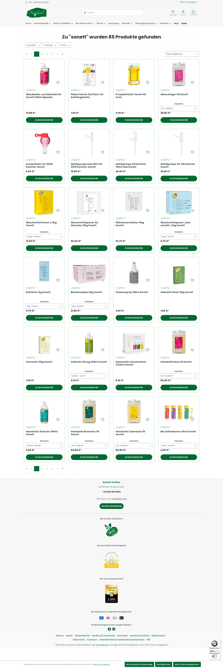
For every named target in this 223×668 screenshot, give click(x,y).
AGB (148, 639)
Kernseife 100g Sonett (39, 361)
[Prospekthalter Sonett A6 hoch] (134, 74)
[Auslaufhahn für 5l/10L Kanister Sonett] (44, 144)
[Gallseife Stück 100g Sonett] (179, 272)
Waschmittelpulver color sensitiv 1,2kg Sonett (176, 224)
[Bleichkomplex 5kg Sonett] (89, 272)
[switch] (214, 656)
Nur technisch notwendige (139, 664)
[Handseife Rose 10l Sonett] (179, 342)
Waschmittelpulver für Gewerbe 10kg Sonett (84, 224)
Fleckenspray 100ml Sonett (132, 292)
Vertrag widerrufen (111, 506)
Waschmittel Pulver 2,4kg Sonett (41, 224)
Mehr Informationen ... (101, 664)
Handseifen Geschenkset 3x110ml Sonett (131, 363)
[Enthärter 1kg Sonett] (44, 272)
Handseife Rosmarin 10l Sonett (85, 433)
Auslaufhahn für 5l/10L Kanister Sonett (39, 165)
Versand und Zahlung (139, 635)
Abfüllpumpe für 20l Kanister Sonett (178, 165)
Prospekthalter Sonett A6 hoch (131, 96)
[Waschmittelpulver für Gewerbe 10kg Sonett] (89, 202)
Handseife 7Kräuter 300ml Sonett (42, 433)
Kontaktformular (119, 498)
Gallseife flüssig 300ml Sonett (89, 361)
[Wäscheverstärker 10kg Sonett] (134, 202)
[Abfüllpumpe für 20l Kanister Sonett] (179, 144)
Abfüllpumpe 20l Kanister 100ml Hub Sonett (131, 165)
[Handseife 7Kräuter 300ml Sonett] (44, 411)
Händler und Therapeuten (103, 635)
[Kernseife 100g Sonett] (44, 342)
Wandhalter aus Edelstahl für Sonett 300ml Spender (44, 96)
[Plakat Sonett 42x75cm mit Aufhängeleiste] (89, 74)
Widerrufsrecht (158, 635)
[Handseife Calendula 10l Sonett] (134, 411)
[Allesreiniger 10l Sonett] (179, 74)
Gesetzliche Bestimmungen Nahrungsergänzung (121, 639)
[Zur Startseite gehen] (38, 12)
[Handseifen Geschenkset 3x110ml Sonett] (134, 342)
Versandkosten (102, 645)
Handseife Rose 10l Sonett (176, 361)
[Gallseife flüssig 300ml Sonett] (89, 342)
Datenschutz (79, 639)
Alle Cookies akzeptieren (187, 664)
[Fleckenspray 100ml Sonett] (134, 272)
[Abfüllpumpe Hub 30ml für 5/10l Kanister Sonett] (89, 144)
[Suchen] (85, 12)
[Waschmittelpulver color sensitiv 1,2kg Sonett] (179, 202)
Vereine (69, 635)
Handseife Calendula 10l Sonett (130, 433)
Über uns (60, 635)
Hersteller (31, 45)
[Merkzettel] (173, 11)
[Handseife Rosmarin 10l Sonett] (89, 411)
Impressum (92, 639)
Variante (49, 45)
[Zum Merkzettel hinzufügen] (58, 82)
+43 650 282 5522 (112, 491)
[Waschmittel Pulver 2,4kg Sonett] (44, 202)
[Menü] (218, 640)
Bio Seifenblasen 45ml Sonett (178, 431)
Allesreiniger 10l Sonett (174, 94)
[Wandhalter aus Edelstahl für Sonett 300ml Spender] (44, 74)
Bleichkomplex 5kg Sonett (86, 292)
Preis (63, 45)
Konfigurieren (163, 664)
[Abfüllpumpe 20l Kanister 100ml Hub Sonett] (134, 144)
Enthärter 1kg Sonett (38, 292)
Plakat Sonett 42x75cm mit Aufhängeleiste (87, 96)
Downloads (122, 635)
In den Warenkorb (44, 120)
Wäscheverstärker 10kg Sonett (130, 224)
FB (109, 629)
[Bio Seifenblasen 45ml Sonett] (179, 411)
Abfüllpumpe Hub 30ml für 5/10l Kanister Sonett (86, 165)
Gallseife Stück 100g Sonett (177, 292)
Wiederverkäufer (82, 635)
